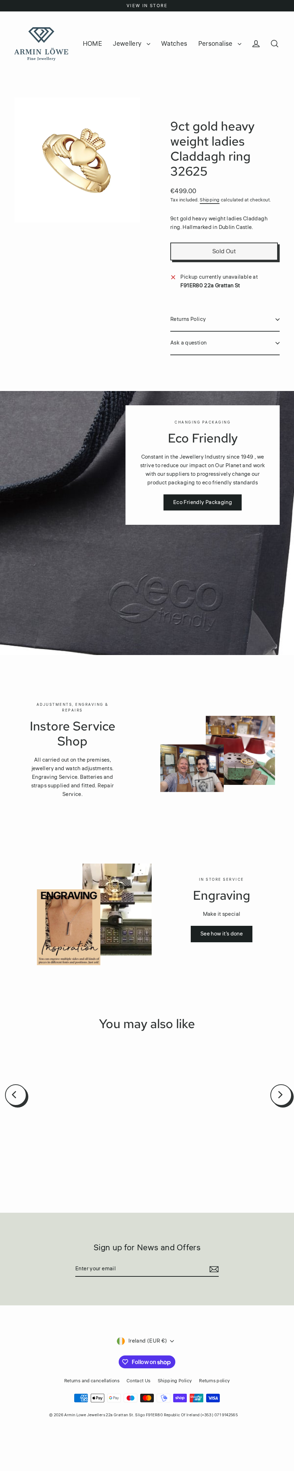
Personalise (216, 43)
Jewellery (128, 43)
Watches (174, 43)
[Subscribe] (213, 1269)
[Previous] (16, 1095)
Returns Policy (188, 319)
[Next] (281, 1095)
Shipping (209, 200)
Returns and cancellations (91, 1381)
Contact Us (139, 1381)
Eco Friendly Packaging (202, 502)
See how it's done (221, 934)
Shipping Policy (175, 1381)
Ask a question (188, 343)
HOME (93, 43)
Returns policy (214, 1381)
